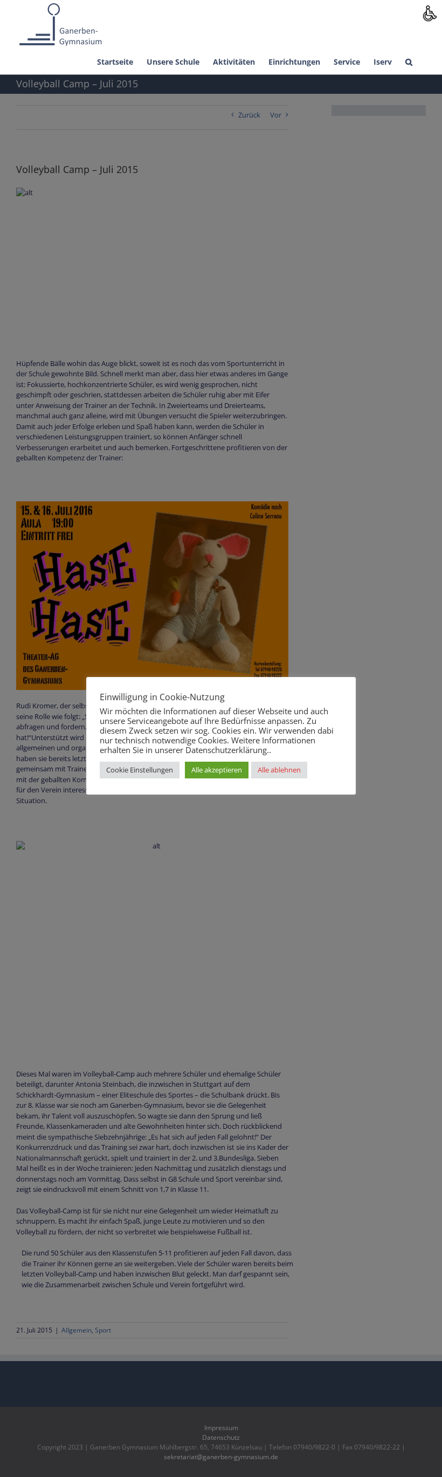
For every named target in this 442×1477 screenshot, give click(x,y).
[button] (408, 60)
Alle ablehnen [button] (279, 770)
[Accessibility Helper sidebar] (429, 13)
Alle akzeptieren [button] (216, 770)
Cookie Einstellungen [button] (139, 770)
